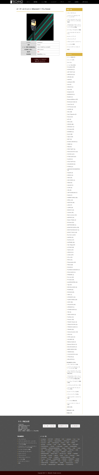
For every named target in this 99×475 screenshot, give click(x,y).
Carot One (69, 104)
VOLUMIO (69, 339)
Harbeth (69, 172)
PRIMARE (69, 274)
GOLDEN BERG (73, 446)
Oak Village (70, 244)
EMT (68, 139)
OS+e (68, 257)
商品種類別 (69, 362)
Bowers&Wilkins (71, 99)
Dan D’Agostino (71, 114)
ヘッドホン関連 (71, 44)
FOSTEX (69, 154)
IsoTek (69, 187)
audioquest (70, 82)
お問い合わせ (85, 1)
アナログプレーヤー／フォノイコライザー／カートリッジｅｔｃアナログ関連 (74, 26)
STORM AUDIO (71, 309)
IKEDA (69, 182)
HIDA (68, 177)
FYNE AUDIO (70, 156)
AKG (63, 439)
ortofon (69, 254)
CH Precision (70, 106)
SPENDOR (70, 307)
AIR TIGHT (70, 72)
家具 (68, 49)
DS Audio (69, 129)
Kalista (69, 195)
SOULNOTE (70, 304)
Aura (68, 84)
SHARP (77, 459)
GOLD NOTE (70, 161)
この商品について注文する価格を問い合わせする (40, 60)
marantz (69, 212)
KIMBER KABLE (71, 197)
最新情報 (35, 1)
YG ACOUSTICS (71, 354)
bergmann (69, 91)
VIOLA (69, 334)
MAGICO (69, 210)
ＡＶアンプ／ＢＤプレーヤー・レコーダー (27, 441)
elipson (69, 136)
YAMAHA (69, 351)
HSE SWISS (70, 180)
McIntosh (69, 222)
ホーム (28, 1)
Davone (69, 116)
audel (68, 79)
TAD (68, 312)
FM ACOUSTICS (71, 151)
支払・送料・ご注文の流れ (49, 425)
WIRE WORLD (70, 349)
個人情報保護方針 (75, 425)
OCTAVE (69, 247)
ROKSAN (69, 292)
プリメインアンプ (71, 39)
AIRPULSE (70, 74)
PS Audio (69, 279)
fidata (68, 146)
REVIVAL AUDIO (71, 287)
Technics (69, 319)
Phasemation (70, 262)
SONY (68, 302)
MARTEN (69, 217)
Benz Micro (43, 440)
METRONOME (71, 224)
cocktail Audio (75, 440)
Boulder (69, 96)
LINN (68, 205)
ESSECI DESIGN (71, 141)
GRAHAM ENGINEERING (73, 169)
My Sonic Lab (70, 234)
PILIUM (69, 267)
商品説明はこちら (41, 54)
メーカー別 (69, 65)
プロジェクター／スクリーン (74, 41)
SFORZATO (70, 297)
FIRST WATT (70, 149)
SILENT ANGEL (71, 299)
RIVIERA (69, 289)
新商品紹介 (69, 410)
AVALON (69, 86)
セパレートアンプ (71, 36)
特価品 (68, 412)
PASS (68, 259)
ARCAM (69, 77)
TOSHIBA (77, 460)
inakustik (69, 185)
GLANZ (69, 159)
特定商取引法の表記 (63, 425)
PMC (74, 457)
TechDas (69, 317)
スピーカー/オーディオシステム (25, 451)
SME (42, 460)
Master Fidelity (70, 220)
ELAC (68, 134)
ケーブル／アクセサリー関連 (74, 29)
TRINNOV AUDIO (71, 327)
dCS (68, 119)
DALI (68, 111)
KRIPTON (69, 202)
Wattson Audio (70, 341)
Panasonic (72, 455)
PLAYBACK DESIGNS (72, 269)
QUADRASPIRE (71, 282)
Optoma (69, 249)
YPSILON (69, 356)
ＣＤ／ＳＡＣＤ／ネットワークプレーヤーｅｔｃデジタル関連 (74, 21)
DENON (69, 124)
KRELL (69, 200)
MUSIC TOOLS (71, 232)
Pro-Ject (69, 277)
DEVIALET (70, 126)
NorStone (69, 239)
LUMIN (69, 207)
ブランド (62, 1)
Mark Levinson (70, 215)
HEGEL (69, 175)
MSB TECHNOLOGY (72, 229)
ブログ (69, 1)
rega (68, 284)
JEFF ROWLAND (71, 192)
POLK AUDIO (70, 272)
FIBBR (69, 144)
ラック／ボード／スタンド (73, 46)
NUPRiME (69, 242)
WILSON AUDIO (71, 346)
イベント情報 (70, 57)
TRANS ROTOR (71, 324)
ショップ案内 (44, 1)
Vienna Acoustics (71, 331)
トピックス (69, 59)
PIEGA (69, 264)
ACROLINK (70, 69)
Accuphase (70, 67)
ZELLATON (70, 359)
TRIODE (69, 329)
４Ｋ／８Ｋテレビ (71, 13)
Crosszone (43, 442)
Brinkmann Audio (71, 101)
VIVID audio (70, 336)
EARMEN (69, 131)
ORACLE (69, 252)
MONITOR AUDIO (71, 227)
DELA (68, 121)
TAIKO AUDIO (70, 314)
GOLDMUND (70, 164)
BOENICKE (70, 94)
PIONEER (56, 457)
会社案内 (76, 1)
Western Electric (71, 344)
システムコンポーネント (73, 385)
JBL (68, 190)
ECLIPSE (49, 444)
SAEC (68, 294)
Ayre (68, 89)
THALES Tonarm (71, 322)
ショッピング (53, 1)
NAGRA (69, 237)
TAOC (59, 460)
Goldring (69, 166)
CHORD (69, 109)
